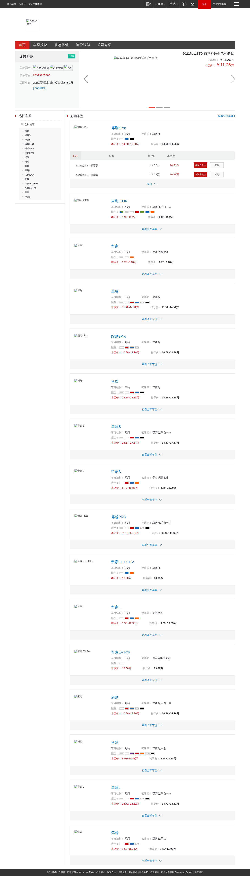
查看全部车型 (149, 228)
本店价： (210, 65)
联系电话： (26, 75)
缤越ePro (29, 153)
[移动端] (149, 4)
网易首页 (11, 4)
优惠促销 (62, 45)
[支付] (184, 4)
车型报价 (40, 45)
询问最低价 (200, 165)
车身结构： (117, 133)
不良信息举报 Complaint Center (176, 872)
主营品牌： (26, 67)
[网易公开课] (160, 4)
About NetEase (86, 872)
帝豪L (27, 196)
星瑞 (27, 157)
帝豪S (28, 139)
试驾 (216, 165)
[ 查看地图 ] (39, 88)
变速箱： (146, 133)
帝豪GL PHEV (32, 183)
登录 (204, 4)
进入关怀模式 (35, 4)
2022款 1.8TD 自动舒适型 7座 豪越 (208, 53)
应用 (21, 4)
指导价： (214, 59)
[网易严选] (173, 4)
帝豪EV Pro (30, 188)
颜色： (115, 138)
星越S (28, 135)
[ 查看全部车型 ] (226, 115)
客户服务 (133, 872)
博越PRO (29, 144)
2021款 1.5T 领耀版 (86, 174)
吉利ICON (30, 175)
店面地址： (26, 82)
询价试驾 (83, 45)
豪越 (27, 179)
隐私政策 (143, 872)
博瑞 (27, 161)
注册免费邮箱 (219, 4)
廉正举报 (198, 872)
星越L (27, 170)
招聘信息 (122, 872)
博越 (27, 131)
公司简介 (100, 872)
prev (86, 79)
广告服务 (154, 872)
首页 (22, 45)
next (233, 79)
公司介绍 (104, 45)
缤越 (27, 166)
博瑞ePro (29, 148)
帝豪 (27, 192)
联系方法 (111, 872)
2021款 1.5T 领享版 (86, 165)
